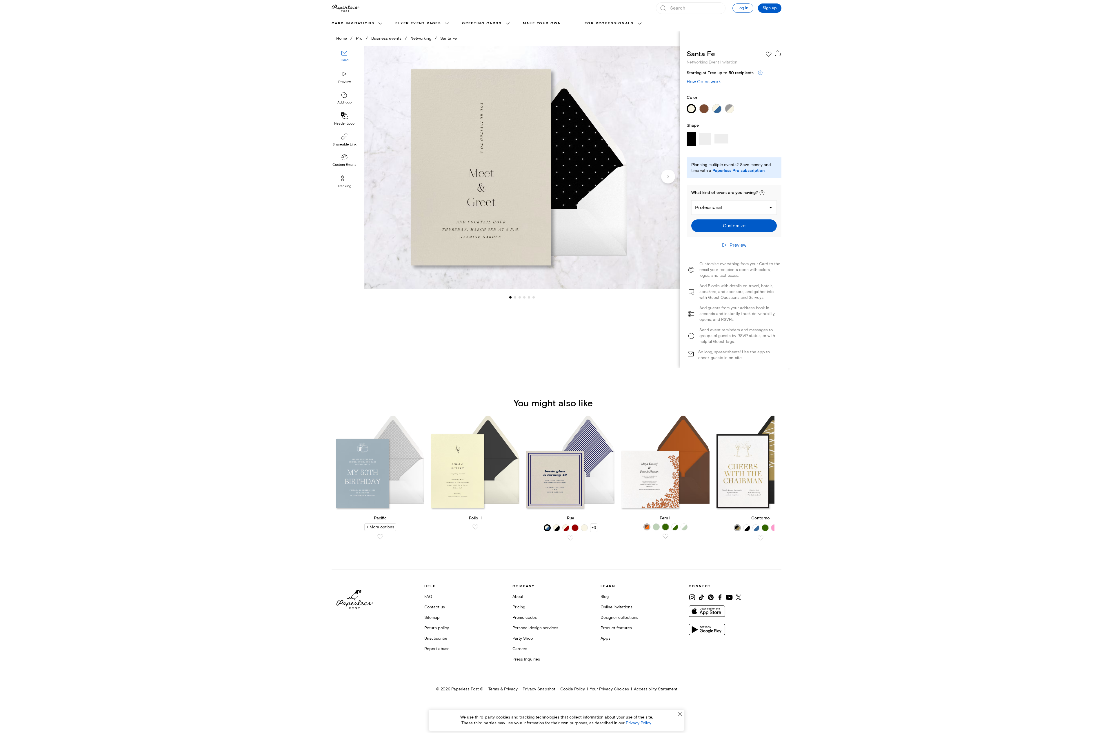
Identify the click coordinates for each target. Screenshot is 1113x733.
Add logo (344, 102)
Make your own (542, 23)
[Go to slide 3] (515, 297)
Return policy (436, 627)
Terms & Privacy (503, 689)
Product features (616, 627)
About (517, 596)
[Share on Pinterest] (710, 597)
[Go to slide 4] (520, 297)
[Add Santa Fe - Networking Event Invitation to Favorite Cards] (768, 54)
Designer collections (619, 617)
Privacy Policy (638, 723)
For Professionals (609, 23)
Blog (605, 596)
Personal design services (535, 627)
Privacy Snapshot (539, 689)
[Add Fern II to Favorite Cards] (665, 536)
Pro (359, 38)
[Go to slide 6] (529, 297)
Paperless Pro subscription (738, 170)
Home (341, 38)
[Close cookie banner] (679, 713)
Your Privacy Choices (609, 689)
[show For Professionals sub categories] (639, 24)
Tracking (344, 186)
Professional (708, 207)
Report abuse (437, 648)
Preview (344, 82)
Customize (734, 226)
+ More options (380, 527)
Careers (519, 648)
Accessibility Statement (655, 689)
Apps (605, 638)
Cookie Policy (572, 689)
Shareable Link (344, 144)
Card (344, 60)
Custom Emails (344, 165)
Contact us (434, 607)
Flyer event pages (418, 23)
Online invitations (616, 607)
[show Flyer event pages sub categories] (446, 24)
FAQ (428, 596)
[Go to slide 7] (533, 297)
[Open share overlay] (777, 53)
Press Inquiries (526, 659)
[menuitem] (358, 24)
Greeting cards (482, 23)
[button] (762, 193)
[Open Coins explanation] (760, 73)
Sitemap (432, 617)
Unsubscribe (435, 638)
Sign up (770, 8)
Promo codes (524, 617)
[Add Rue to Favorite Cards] (570, 537)
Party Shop (522, 638)
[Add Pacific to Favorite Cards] (380, 536)
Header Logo (344, 123)
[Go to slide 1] (510, 297)
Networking (420, 38)
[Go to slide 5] (524, 297)
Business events (386, 38)
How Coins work (704, 82)
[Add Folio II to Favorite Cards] (475, 526)
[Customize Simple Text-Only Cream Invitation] (521, 167)
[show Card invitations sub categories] (380, 24)
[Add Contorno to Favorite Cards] (760, 537)
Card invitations (353, 23)
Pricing (518, 607)
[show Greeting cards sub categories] (507, 24)
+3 (594, 527)
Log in (742, 8)
